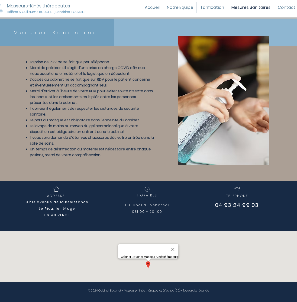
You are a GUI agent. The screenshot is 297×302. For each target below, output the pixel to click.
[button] (65, 12)
